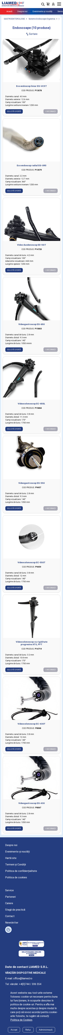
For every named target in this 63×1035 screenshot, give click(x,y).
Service (9, 890)
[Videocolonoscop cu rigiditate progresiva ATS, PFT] (31, 616)
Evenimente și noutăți (42, 11)
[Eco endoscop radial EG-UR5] (31, 140)
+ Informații (50, 111)
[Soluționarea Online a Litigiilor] (31, 953)
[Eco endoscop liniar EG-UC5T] (31, 60)
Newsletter (11, 922)
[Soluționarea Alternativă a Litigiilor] (31, 944)
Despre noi (22, 11)
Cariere (9, 903)
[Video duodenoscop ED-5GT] (31, 219)
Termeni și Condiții (15, 864)
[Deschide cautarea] (43, 4)
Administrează (45, 1030)
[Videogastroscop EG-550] (31, 457)
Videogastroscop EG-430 (31, 803)
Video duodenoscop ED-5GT (31, 245)
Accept (14, 1030)
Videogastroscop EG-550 (31, 483)
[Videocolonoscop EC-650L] (31, 378)
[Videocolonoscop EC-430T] (31, 698)
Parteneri (10, 896)
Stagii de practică (15, 909)
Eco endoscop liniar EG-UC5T (31, 86)
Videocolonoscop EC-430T (31, 723)
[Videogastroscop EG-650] (31, 298)
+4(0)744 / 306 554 (30, 984)
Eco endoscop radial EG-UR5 (31, 165)
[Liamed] (13, 4)
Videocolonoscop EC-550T (31, 562)
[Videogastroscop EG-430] (31, 777)
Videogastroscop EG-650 (31, 324)
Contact (10, 916)
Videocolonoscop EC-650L (31, 403)
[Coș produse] (48, 4)
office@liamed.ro (22, 978)
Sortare (31, 34)
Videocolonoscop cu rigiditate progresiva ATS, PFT (31, 643)
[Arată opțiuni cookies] (8, 929)
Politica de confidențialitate (21, 871)
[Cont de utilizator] (53, 4)
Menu (59, 4)
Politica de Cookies (21, 1019)
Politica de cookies (16, 877)
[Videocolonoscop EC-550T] (31, 536)
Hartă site (10, 858)
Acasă (9, 11)
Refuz (28, 1030)
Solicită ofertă (14, 111)
